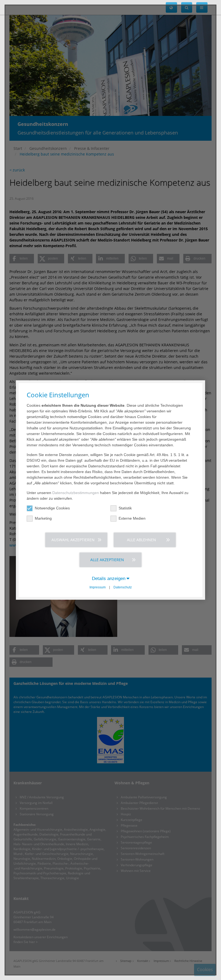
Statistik (125, 508)
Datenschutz (122, 587)
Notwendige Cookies (52, 508)
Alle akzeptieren (107, 559)
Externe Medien (132, 518)
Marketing (43, 518)
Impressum (97, 587)
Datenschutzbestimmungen (75, 493)
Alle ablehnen (141, 539)
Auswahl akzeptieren (73, 539)
